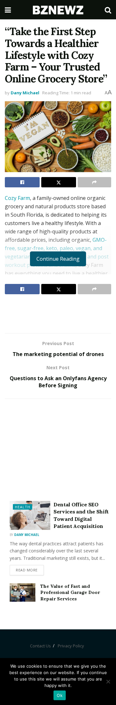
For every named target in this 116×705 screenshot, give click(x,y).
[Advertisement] (58, 314)
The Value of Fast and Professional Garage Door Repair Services (70, 592)
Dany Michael (25, 93)
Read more (27, 570)
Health (22, 506)
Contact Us (40, 646)
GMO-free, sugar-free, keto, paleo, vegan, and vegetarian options (56, 248)
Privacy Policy (71, 646)
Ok (60, 695)
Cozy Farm (17, 198)
